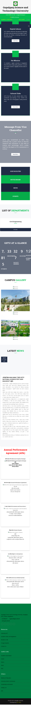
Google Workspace (20, 15)
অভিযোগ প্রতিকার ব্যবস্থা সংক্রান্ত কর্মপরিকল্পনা (15, 586)
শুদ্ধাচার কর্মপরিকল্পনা (15, 463)
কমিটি (15, 462)
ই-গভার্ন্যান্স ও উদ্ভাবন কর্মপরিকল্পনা (15, 513)
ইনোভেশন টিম (15, 510)
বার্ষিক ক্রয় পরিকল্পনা (15, 466)
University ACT (4, 633)
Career (2, 659)
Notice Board (15, 180)
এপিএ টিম (15, 486)
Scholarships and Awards (7, 684)
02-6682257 (4, 618)
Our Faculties (15, 171)
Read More (15, 154)
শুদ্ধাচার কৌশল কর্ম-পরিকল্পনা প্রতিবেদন (15, 465)
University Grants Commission (8, 681)
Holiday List (3, 687)
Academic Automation (6, 655)
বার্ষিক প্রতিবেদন (15, 563)
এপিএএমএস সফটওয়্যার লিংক (15, 491)
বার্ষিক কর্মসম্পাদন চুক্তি (15, 488)
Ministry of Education (6, 678)
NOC (2, 668)
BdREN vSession (15, 17)
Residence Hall (4, 639)
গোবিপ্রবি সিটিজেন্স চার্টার (15, 535)
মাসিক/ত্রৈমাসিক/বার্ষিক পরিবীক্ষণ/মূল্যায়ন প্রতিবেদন (15, 512)
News (15, 188)
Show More (15, 107)
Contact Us (3, 646)
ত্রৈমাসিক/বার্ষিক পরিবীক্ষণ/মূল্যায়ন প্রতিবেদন (15, 537)
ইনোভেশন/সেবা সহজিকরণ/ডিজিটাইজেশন (15, 515)
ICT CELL (19, 702)
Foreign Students (5, 643)
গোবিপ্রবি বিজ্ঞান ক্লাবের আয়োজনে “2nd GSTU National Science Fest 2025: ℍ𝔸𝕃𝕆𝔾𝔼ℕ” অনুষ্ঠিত (13, 379)
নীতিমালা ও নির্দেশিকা (15, 585)
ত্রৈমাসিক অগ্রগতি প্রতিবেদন (15, 490)
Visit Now (15, 40)
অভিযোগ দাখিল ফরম (15, 583)
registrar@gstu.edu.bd (14, 618)
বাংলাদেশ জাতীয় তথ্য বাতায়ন (10, 15)
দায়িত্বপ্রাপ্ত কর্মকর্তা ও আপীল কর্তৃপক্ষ (15, 558)
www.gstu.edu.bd (6, 620)
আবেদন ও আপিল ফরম (15, 559)
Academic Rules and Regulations (8, 636)
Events (15, 196)
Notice (2, 662)
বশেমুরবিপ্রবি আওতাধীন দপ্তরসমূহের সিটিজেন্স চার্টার (15, 539)
